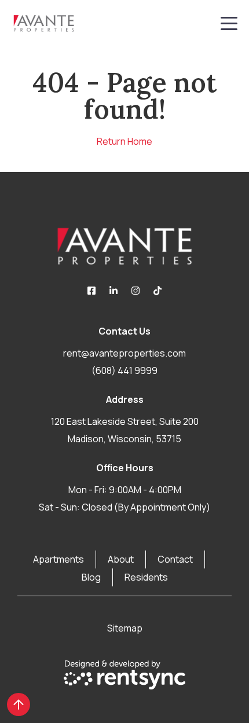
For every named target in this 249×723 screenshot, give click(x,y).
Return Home (124, 141)
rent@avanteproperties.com (124, 353)
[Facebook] (91, 291)
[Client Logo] (124, 246)
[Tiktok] (157, 291)
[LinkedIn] (113, 291)
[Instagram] (135, 291)
